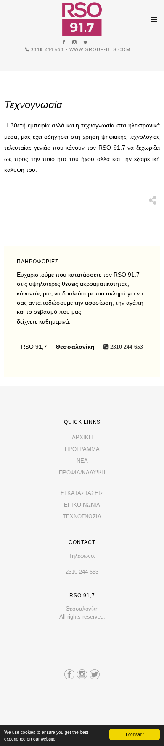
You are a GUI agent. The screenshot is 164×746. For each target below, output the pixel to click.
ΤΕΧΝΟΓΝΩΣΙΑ (82, 516)
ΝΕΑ (82, 461)
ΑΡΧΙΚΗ (82, 437)
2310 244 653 (46, 49)
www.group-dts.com (99, 49)
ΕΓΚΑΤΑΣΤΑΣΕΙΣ (82, 493)
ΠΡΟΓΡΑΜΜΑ (82, 449)
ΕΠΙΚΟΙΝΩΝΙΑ (82, 505)
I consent (135, 734)
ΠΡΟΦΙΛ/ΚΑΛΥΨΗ (82, 472)
